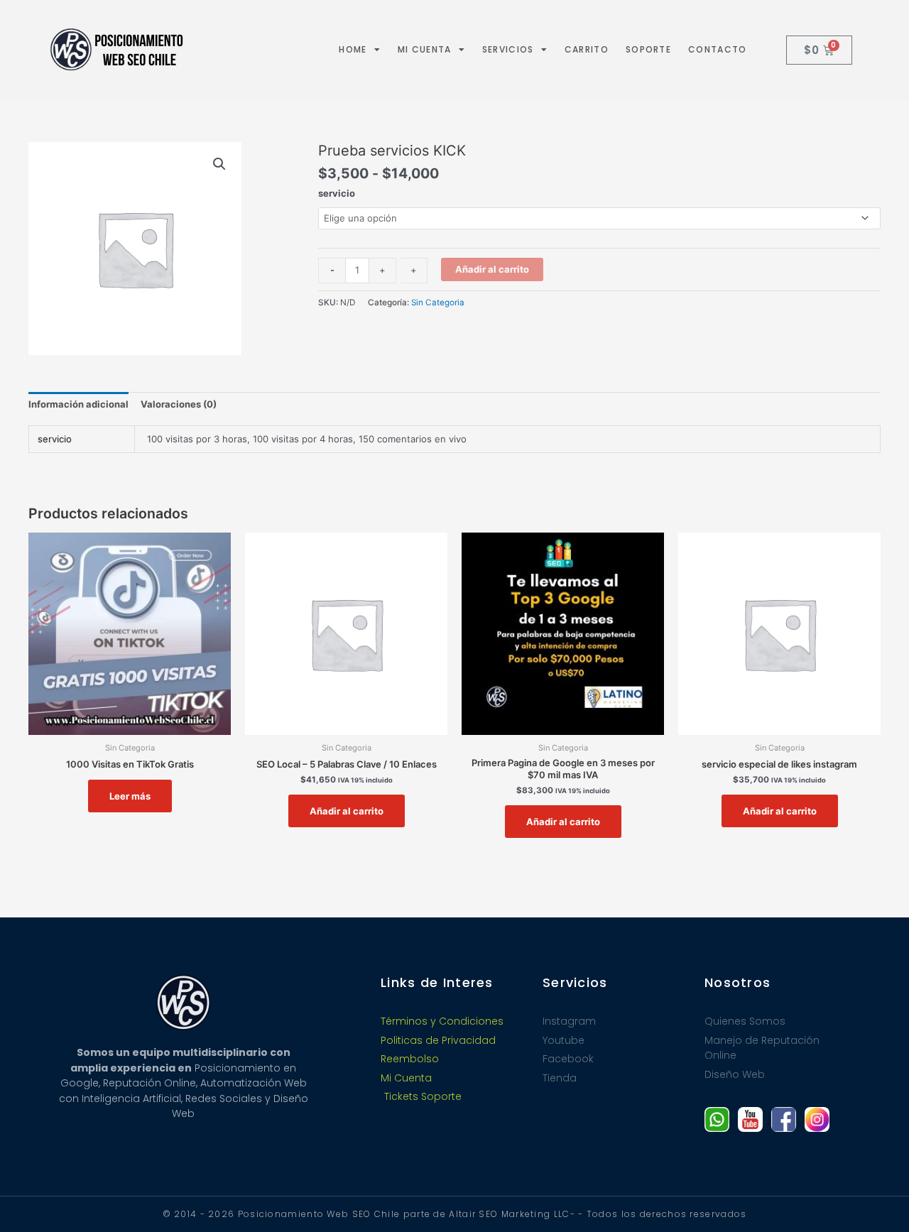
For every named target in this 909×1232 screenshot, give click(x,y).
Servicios (508, 49)
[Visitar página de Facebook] (783, 1119)
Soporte (648, 49)
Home (352, 49)
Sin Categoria (437, 302)
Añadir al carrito (492, 269)
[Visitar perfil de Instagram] (817, 1119)
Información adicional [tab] (78, 404)
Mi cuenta (425, 49)
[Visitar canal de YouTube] (750, 1119)
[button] (219, 164)
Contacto (717, 49)
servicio (336, 193)
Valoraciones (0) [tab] (179, 404)
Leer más (130, 796)
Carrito (587, 49)
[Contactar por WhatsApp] (716, 1119)
